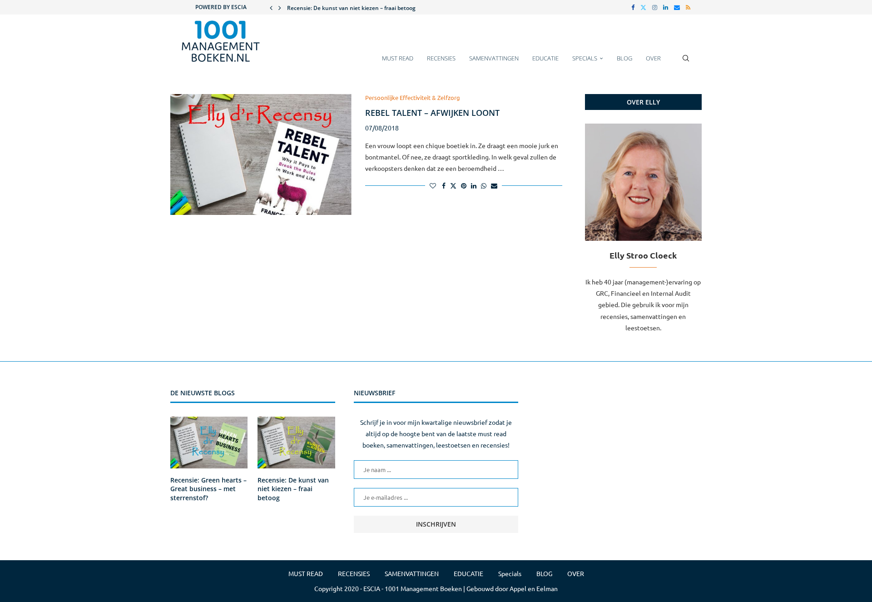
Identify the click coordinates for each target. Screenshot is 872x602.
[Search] (685, 63)
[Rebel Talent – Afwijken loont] (261, 154)
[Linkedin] (665, 7)
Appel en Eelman (534, 588)
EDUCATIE (545, 58)
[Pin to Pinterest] (463, 185)
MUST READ (397, 58)
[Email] (677, 7)
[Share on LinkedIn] (473, 185)
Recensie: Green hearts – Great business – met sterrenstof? (208, 489)
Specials (584, 58)
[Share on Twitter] (453, 185)
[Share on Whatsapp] (483, 185)
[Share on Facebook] (444, 185)
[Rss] (688, 7)
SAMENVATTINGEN (494, 58)
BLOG (624, 58)
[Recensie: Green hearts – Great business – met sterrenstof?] (209, 442)
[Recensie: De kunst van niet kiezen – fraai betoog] (296, 442)
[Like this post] (433, 185)
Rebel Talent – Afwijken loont (432, 112)
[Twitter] (643, 7)
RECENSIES (441, 58)
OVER (653, 58)
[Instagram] (654, 7)
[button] (271, 7)
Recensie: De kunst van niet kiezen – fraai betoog (351, 8)
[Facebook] (632, 7)
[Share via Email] (494, 185)
